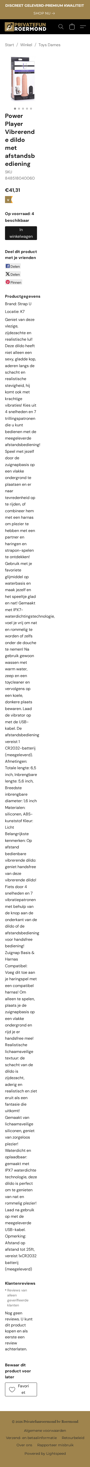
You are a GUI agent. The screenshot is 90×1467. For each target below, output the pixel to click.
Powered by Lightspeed (45, 1453)
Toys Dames (49, 44)
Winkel (26, 44)
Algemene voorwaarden (45, 1430)
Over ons (24, 1445)
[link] (45, 13)
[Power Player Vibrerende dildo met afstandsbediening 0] (23, 78)
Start (9, 44)
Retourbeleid (73, 1438)
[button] (26, 26)
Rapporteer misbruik (55, 1445)
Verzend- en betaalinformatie (31, 1438)
